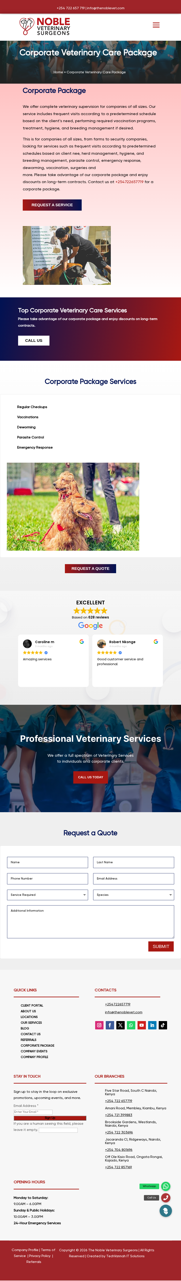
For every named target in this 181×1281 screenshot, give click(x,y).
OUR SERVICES (31, 1022)
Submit (161, 946)
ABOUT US (28, 1011)
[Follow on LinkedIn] (152, 1025)
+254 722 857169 (118, 1167)
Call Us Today (90, 777)
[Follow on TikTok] (162, 1025)
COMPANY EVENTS (34, 1051)
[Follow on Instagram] (99, 1025)
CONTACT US (31, 1034)
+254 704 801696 (118, 1150)
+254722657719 (129, 182)
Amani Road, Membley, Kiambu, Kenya (135, 1108)
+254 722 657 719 (71, 8)
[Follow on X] (120, 1025)
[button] (166, 1211)
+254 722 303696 (119, 1132)
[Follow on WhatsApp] (131, 1025)
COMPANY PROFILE (34, 1057)
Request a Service (52, 205)
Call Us (33, 340)
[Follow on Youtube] (141, 1025)
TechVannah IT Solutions (125, 1256)
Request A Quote (90, 568)
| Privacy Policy (38, 1256)
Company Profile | (26, 1250)
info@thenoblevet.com (105, 8)
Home (58, 72)
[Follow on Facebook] (110, 1025)
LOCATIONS (29, 1017)
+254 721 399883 (118, 1115)
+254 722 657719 (118, 1101)
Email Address (26, 1106)
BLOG (25, 1028)
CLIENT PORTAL (32, 1005)
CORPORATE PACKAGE (37, 1045)
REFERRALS (28, 1040)
